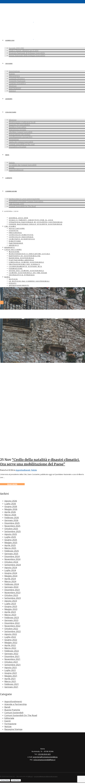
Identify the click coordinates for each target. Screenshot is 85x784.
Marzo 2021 (10, 681)
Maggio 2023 (10, 609)
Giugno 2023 (10, 606)
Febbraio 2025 (11, 550)
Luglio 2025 (10, 537)
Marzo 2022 (10, 648)
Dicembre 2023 (12, 589)
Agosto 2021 (10, 667)
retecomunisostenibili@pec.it (44, 760)
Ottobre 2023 (11, 595)
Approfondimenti (23, 470)
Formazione (10, 723)
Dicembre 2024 (12, 556)
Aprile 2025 (10, 545)
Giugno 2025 (10, 539)
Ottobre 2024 (11, 562)
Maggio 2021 (10, 675)
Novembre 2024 (12, 559)
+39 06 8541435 (44, 754)
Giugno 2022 (10, 639)
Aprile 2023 (10, 611)
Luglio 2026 (10, 503)
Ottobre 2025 (11, 528)
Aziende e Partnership (15, 704)
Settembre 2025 (12, 531)
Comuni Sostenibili (13, 712)
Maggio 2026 (10, 509)
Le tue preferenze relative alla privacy (46, 776)
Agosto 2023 (10, 600)
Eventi (7, 720)
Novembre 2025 (12, 525)
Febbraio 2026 (11, 517)
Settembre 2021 (12, 664)
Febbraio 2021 (11, 684)
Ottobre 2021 (11, 661)
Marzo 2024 (10, 581)
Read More (12, 484)
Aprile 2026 (10, 512)
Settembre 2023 (12, 598)
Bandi (7, 707)
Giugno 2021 (10, 673)
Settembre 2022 (12, 631)
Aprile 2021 (10, 678)
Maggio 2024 (10, 575)
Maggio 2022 (10, 642)
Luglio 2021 (10, 670)
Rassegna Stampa (13, 729)
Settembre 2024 (12, 564)
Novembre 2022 (12, 625)
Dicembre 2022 (12, 623)
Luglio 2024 (10, 570)
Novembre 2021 (12, 659)
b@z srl (30, 776)
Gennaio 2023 (11, 620)
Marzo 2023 (10, 614)
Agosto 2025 (10, 534)
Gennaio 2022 (11, 653)
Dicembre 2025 (12, 523)
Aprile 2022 (10, 645)
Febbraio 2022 (11, 650)
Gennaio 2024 (11, 587)
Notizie (34, 470)
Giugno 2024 (10, 573)
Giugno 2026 (10, 506)
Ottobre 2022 (11, 628)
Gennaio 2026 (11, 520)
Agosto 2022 (10, 634)
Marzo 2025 (10, 548)
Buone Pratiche (12, 709)
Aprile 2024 (10, 578)
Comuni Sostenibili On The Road (20, 715)
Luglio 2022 (10, 636)
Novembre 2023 (12, 592)
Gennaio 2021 (11, 686)
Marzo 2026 (10, 514)
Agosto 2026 (10, 500)
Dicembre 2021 (12, 656)
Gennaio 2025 (11, 553)
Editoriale (9, 718)
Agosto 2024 (10, 567)
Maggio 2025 (10, 542)
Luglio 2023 (10, 603)
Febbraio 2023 (11, 617)
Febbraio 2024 (11, 584)
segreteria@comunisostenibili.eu (45, 757)
